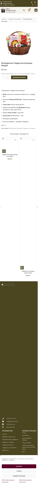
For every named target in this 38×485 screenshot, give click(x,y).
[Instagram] (35, 2)
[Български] (33, 5)
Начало (3, 19)
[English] (36, 5)
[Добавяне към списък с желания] (15, 140)
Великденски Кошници (15, 128)
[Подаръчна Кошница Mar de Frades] (10, 145)
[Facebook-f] (31, 2)
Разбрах (19, 466)
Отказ (19, 471)
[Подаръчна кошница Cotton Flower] (28, 204)
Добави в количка (19, 77)
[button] (35, 10)
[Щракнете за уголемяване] (9, 53)
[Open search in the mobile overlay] (24, 10)
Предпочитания (19, 476)
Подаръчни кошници (14, 19)
